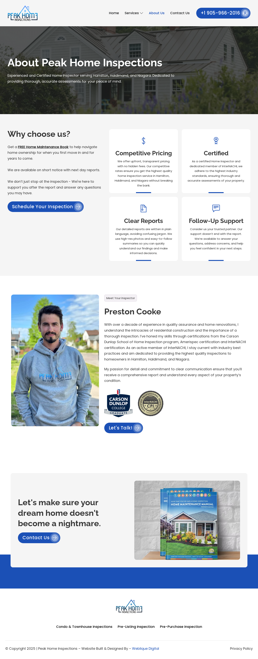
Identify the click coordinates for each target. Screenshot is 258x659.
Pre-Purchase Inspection (181, 626)
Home (114, 13)
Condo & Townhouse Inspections (84, 626)
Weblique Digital (145, 648)
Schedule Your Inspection (42, 206)
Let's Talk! (120, 428)
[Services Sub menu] (141, 13)
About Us (157, 13)
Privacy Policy (241, 648)
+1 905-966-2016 (220, 13)
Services (132, 13)
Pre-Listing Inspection (136, 626)
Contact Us (180, 13)
